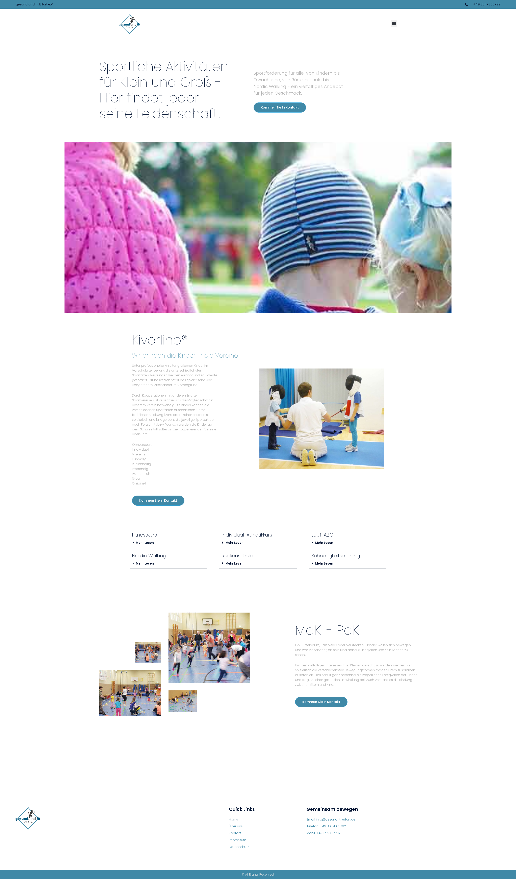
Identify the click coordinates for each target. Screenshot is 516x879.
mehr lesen (145, 543)
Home (233, 819)
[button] (394, 23)
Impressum (237, 840)
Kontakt (235, 833)
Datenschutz (239, 847)
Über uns (236, 826)
